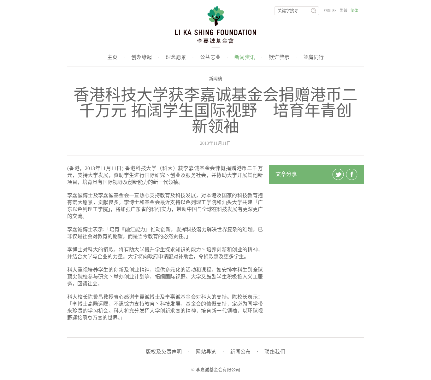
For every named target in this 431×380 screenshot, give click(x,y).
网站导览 (210, 352)
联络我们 (274, 352)
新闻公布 (244, 352)
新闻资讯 (248, 57)
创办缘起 (145, 57)
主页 (116, 57)
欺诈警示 (283, 57)
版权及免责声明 (167, 352)
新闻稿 (215, 78)
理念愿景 (180, 57)
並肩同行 (313, 57)
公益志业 (214, 57)
